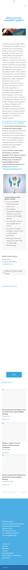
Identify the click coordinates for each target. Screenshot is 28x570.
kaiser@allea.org (7, 264)
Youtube (5, 551)
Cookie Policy (16, 555)
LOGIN (14, 1)
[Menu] (25, 5)
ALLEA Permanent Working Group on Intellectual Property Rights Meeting (13, 412)
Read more (5, 419)
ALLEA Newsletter (7, 553)
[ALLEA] (11, 5)
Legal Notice (6, 558)
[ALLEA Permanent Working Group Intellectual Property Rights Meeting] (14, 463)
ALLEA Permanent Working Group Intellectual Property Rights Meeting (13, 477)
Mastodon (5, 548)
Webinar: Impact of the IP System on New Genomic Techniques (11, 445)
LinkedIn (5, 546)
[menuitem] (25, 5)
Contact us (5, 544)
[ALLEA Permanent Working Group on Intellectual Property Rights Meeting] (14, 398)
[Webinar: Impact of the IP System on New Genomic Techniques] (14, 432)
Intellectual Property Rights (10, 10)
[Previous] (4, 320)
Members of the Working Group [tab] (13, 272)
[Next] (23, 320)
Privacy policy (6, 555)
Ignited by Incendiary (13, 567)
